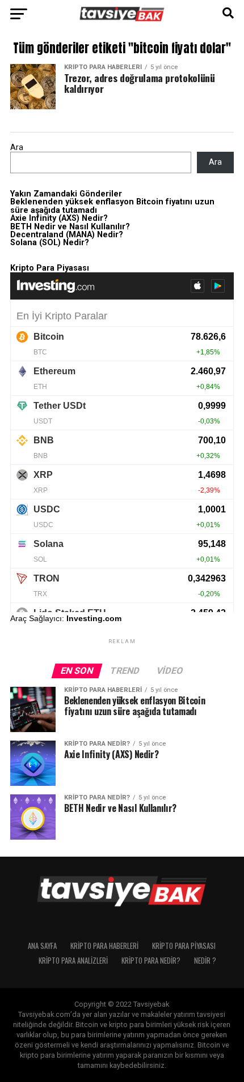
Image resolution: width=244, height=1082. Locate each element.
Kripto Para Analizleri (73, 960)
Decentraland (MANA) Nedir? (66, 235)
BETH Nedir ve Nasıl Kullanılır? (70, 227)
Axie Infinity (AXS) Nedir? (59, 218)
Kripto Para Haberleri (104, 945)
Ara (16, 147)
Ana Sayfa (42, 945)
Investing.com (93, 618)
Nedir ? (205, 960)
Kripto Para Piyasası (184, 945)
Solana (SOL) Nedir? (49, 242)
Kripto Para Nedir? (150, 960)
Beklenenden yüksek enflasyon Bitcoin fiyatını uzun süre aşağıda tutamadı (112, 206)
